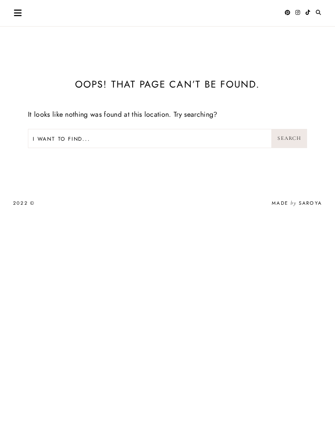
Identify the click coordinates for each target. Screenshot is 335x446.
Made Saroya (297, 202)
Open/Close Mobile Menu (18, 13)
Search (289, 138)
